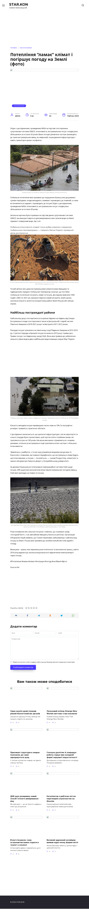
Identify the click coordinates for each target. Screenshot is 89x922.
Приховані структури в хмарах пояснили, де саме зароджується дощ (25, 754)
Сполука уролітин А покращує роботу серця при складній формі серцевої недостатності (62, 754)
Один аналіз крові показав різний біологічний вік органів (25, 712)
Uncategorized (19, 106)
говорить (44, 230)
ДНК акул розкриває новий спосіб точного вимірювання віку (24, 798)
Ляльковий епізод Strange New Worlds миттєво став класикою (62, 712)
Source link (14, 567)
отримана (34, 215)
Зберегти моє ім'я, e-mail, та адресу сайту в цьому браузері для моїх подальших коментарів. (44, 662)
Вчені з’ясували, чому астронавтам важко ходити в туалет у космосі (24, 842)
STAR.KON (18, 4)
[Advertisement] (44, 359)
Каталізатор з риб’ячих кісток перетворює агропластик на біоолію (61, 798)
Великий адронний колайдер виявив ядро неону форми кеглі (62, 841)
